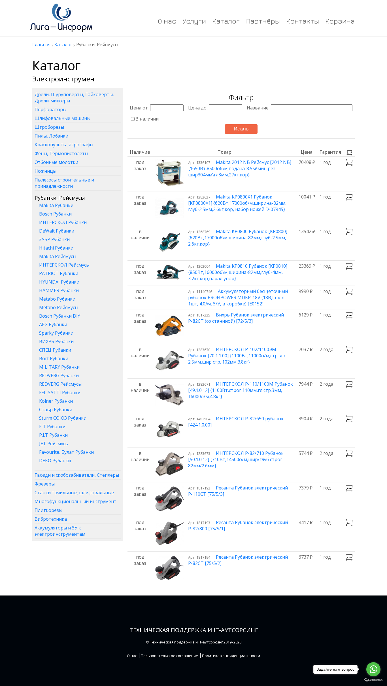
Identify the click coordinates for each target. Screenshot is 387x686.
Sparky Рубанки (56, 333)
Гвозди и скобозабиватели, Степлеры (77, 475)
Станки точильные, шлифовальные (74, 492)
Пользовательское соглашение (169, 655)
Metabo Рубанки (57, 299)
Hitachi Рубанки (56, 248)
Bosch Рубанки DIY (59, 316)
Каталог (226, 21)
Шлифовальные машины (62, 118)
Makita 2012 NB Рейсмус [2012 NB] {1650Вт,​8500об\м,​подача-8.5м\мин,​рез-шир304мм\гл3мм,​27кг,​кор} (239, 168)
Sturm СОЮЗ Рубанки (62, 418)
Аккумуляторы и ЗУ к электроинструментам (60, 531)
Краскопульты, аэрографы (64, 145)
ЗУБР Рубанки (54, 239)
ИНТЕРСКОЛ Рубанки (63, 222)
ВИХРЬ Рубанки (56, 341)
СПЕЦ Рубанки (55, 350)
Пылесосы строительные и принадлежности (64, 183)
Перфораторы (50, 109)
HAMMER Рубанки (59, 290)
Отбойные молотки (56, 162)
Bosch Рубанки (55, 214)
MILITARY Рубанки (59, 367)
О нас (167, 21)
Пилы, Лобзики (51, 136)
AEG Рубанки (53, 324)
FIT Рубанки (52, 426)
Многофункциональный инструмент (75, 501)
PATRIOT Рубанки (58, 273)
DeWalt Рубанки (56, 231)
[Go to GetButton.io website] (373, 680)
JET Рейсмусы (54, 443)
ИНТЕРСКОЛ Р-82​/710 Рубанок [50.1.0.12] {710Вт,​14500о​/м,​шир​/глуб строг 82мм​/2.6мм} (236, 459)
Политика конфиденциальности (231, 655)
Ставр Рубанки (55, 409)
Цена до (197, 108)
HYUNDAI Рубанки (59, 282)
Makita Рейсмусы (57, 256)
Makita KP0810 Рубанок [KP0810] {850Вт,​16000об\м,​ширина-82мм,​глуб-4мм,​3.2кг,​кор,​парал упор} (237, 272)
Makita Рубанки (56, 205)
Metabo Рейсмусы (58, 307)
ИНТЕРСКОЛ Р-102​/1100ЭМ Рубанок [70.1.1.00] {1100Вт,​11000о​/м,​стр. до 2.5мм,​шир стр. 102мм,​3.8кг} (236, 355)
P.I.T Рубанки (53, 435)
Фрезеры (45, 484)
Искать (241, 128)
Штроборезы (49, 127)
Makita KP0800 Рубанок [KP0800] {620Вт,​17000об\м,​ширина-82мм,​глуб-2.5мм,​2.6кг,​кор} (237, 237)
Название (258, 108)
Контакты (302, 21)
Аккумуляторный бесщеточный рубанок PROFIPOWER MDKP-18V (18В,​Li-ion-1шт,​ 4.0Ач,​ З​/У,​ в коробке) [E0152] (238, 297)
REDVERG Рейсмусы (60, 384)
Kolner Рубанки (56, 401)
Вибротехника (51, 519)
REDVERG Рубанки (59, 375)
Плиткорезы (48, 510)
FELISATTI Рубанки (59, 392)
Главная (41, 44)
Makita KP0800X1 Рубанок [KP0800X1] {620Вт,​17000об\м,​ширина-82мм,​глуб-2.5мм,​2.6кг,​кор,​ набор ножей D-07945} (237, 203)
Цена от (139, 108)
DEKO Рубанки (55, 460)
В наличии (147, 119)
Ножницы (45, 171)
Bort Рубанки (53, 358)
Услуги (194, 21)
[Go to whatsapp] (373, 669)
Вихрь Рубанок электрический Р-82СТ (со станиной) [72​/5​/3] (236, 318)
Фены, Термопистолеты (61, 153)
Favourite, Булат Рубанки (66, 452)
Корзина (340, 21)
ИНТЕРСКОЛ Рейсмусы (64, 265)
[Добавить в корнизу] (349, 162)
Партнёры (263, 21)
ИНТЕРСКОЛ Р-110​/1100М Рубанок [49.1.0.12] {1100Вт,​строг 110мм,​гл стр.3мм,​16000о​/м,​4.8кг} (240, 390)
